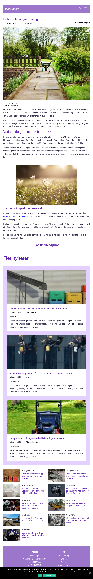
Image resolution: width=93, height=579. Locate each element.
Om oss (64, 559)
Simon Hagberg (33, 442)
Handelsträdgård (82, 22)
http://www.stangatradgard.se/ (16, 216)
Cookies (64, 562)
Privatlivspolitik (50, 575)
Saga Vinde (31, 312)
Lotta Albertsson (27, 23)
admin (28, 377)
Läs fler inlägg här (46, 245)
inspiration (14, 317)
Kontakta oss (64, 565)
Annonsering (64, 555)
